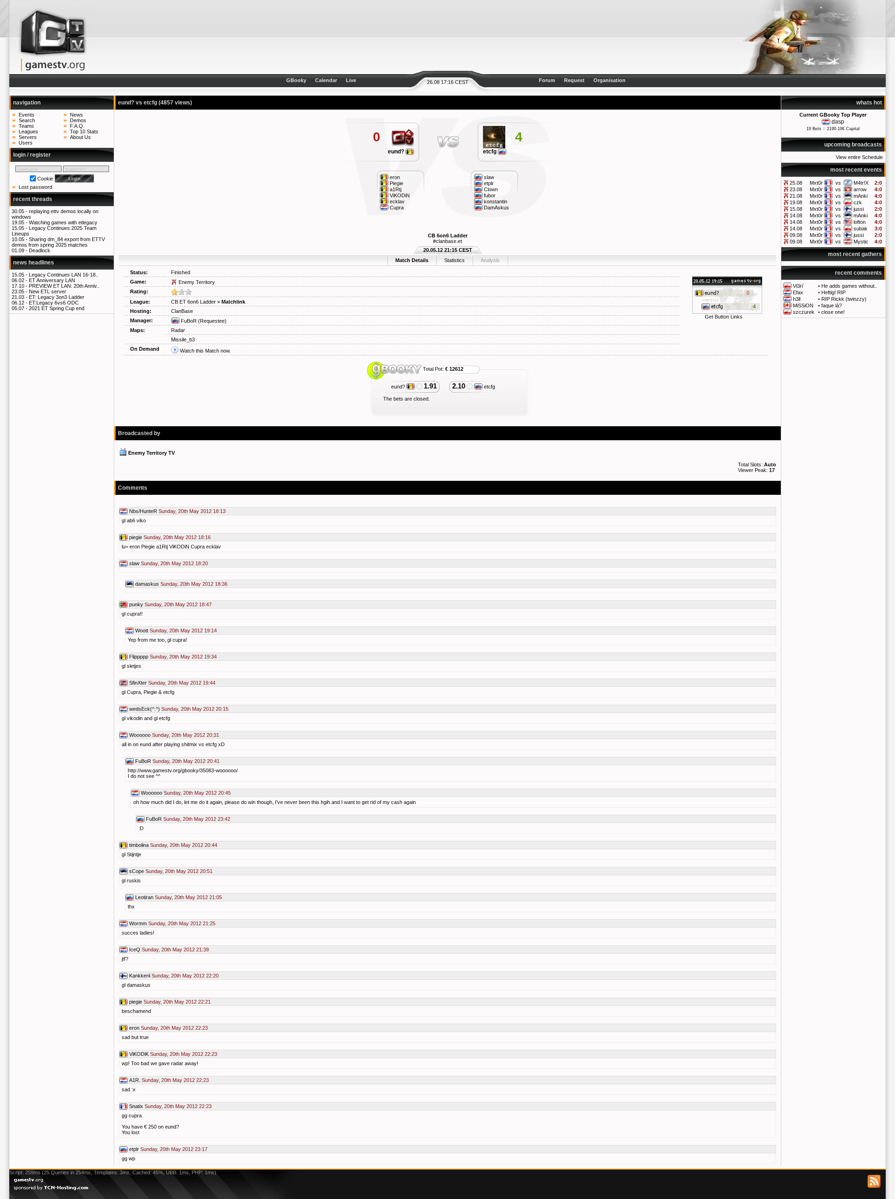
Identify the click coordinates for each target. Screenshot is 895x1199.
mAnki (860, 196)
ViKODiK (139, 1054)
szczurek (803, 312)
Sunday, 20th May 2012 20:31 (185, 735)
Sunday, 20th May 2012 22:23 (174, 1028)
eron (134, 1028)
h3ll (796, 299)
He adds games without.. (849, 286)
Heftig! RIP (833, 292)
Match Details (411, 260)
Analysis (490, 260)
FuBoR (188, 321)
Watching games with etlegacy (63, 222)
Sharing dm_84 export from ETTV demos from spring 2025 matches (58, 242)
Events (26, 115)
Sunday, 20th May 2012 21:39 (175, 949)
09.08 (796, 235)
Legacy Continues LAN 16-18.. (63, 274)
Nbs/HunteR (143, 511)
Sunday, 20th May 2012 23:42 (196, 819)
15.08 (796, 209)
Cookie (45, 178)
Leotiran (144, 897)
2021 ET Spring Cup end (56, 308)
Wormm (138, 923)
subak (860, 228)
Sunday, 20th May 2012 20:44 (183, 845)
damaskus (147, 584)
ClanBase (182, 311)
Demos (78, 120)
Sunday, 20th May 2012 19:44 (181, 683)
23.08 (796, 189)
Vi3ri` (799, 286)
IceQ (134, 949)
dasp (838, 121)
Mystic (861, 241)
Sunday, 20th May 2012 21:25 (181, 923)
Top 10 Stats (84, 131)
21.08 (796, 196)
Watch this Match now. (205, 350)
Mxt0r (816, 183)
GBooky (296, 80)
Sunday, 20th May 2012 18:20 (174, 563)
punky (136, 604)
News (76, 115)
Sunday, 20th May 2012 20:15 (194, 709)
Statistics (454, 260)
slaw (134, 563)
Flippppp (138, 656)
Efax (798, 292)
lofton (860, 222)
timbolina (139, 845)
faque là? (831, 305)
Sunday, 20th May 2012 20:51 (179, 871)
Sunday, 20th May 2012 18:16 (177, 537)
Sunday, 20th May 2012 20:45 (197, 793)
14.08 (796, 215)
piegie (135, 537)
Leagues (28, 131)
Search (27, 120)
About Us (80, 137)
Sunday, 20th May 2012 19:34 (183, 656)
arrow (860, 189)
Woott (141, 630)
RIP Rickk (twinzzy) (844, 299)
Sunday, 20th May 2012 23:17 (173, 1149)
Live (351, 80)
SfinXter (138, 683)
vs (838, 183)
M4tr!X (861, 183)
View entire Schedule (859, 157)
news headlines (33, 262)
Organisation (609, 80)
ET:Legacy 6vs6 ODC (54, 302)
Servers (28, 137)
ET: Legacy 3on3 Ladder (56, 297)
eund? (397, 151)
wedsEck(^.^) (144, 709)
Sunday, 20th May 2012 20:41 (186, 761)
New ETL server (47, 291)
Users (26, 143)
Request (574, 80)
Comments (132, 488)
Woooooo (140, 735)
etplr (134, 1149)
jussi (859, 209)
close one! (833, 312)
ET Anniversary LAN (52, 280)
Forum (547, 80)
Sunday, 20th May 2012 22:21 (177, 1002)
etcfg (490, 151)
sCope (136, 871)
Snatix (136, 1106)
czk (858, 202)
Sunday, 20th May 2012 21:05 (188, 897)
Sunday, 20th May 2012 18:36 (193, 584)
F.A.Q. (77, 126)
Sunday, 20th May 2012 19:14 (183, 630)
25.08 (796, 183)
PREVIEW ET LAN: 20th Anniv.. (64, 286)
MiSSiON (803, 305)
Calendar (326, 80)
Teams (26, 126)
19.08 (796, 202)
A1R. (134, 1080)
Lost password (35, 187)
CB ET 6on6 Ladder (193, 302)
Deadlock (39, 250)
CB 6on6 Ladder (448, 235)
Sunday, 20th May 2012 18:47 (178, 604)
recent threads (32, 199)
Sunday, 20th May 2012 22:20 (185, 975)
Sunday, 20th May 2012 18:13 (192, 511)
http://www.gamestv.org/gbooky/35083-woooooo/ (183, 770)
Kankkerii (139, 975)
